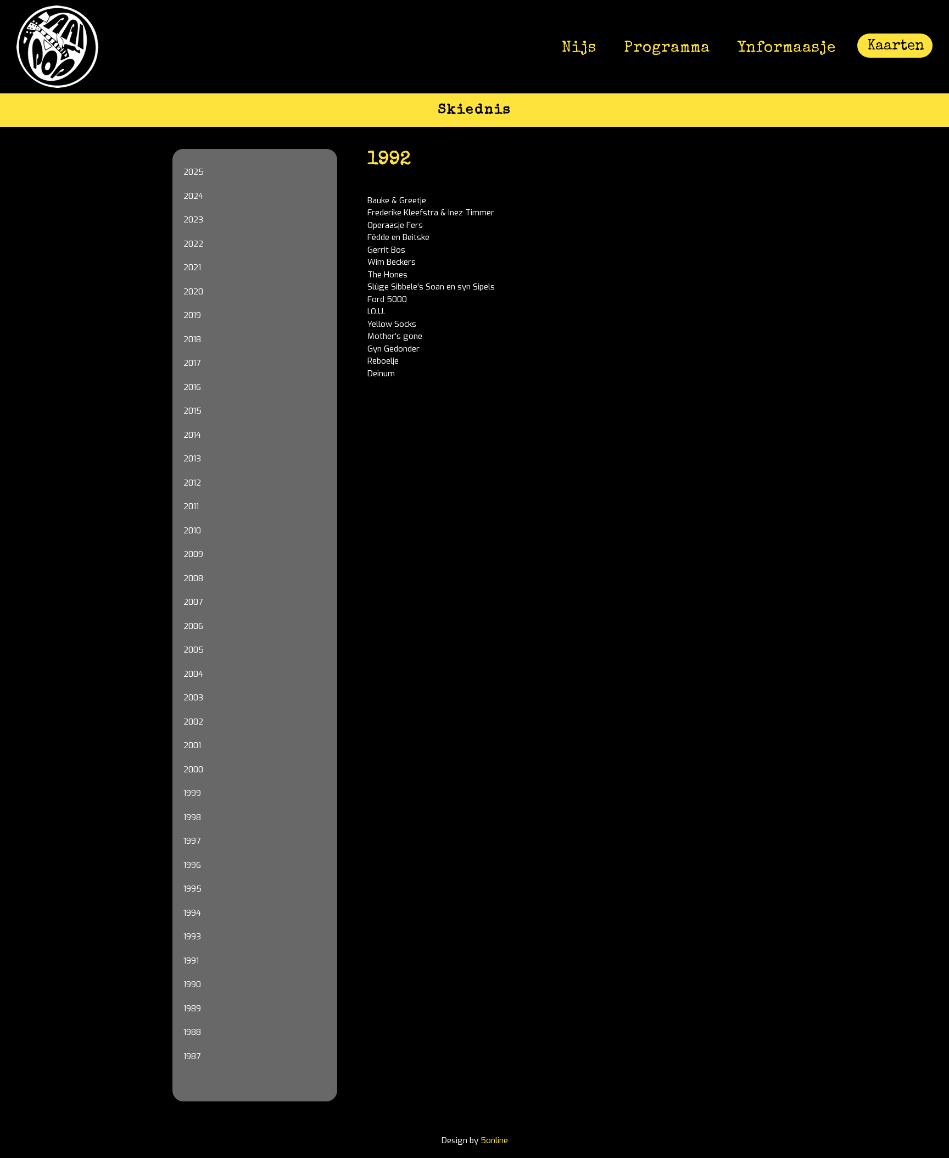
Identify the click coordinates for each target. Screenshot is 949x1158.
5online (494, 1140)
